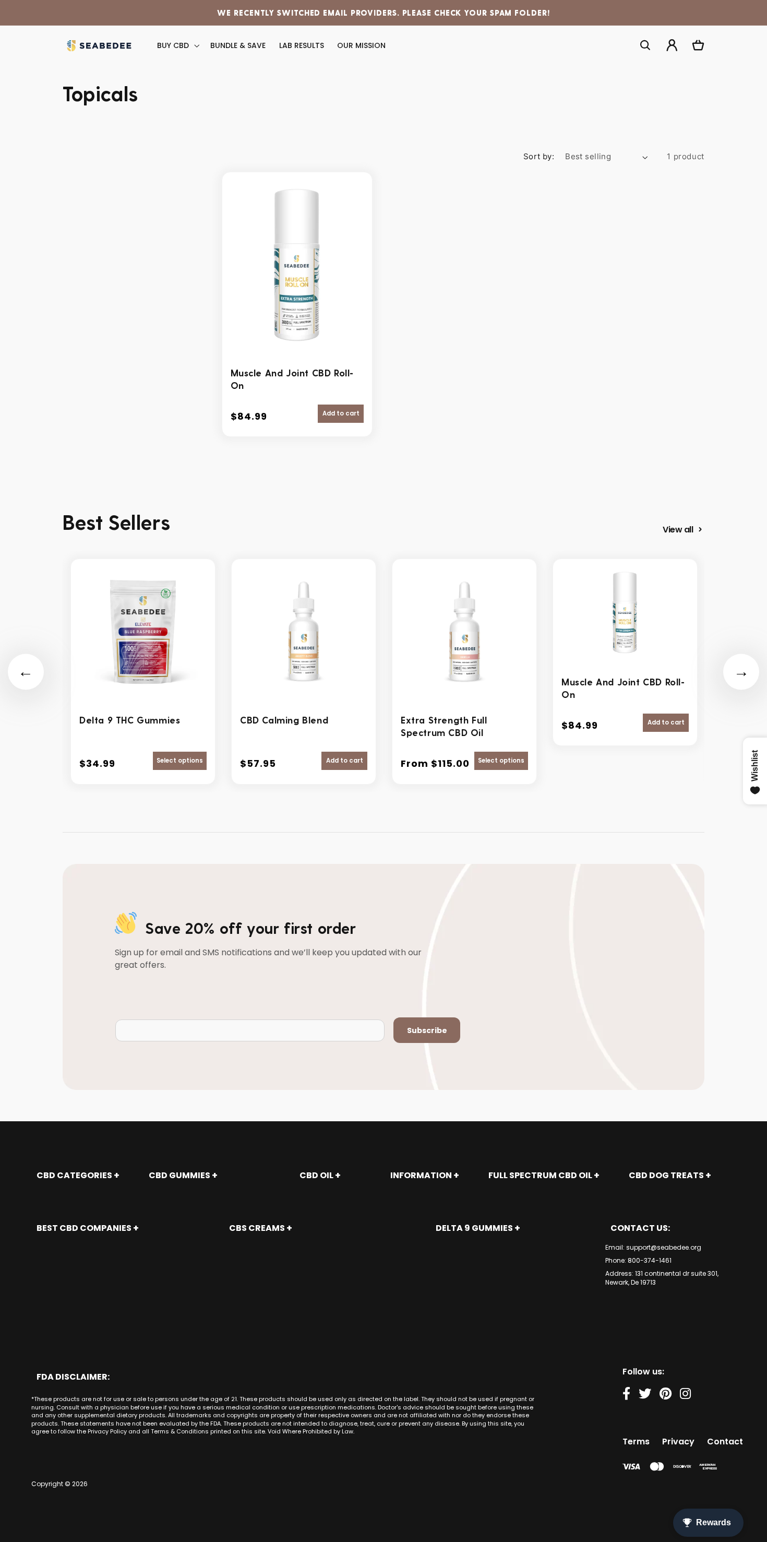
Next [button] (741, 672)
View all (678, 530)
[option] (143, 671)
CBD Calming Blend (284, 719)
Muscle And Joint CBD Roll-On (292, 378)
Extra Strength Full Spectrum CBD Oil (444, 726)
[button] (177, 45)
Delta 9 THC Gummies (129, 719)
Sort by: (538, 156)
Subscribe (427, 1030)
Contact (725, 1442)
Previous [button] (26, 672)
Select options (180, 760)
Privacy (678, 1442)
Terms (636, 1442)
